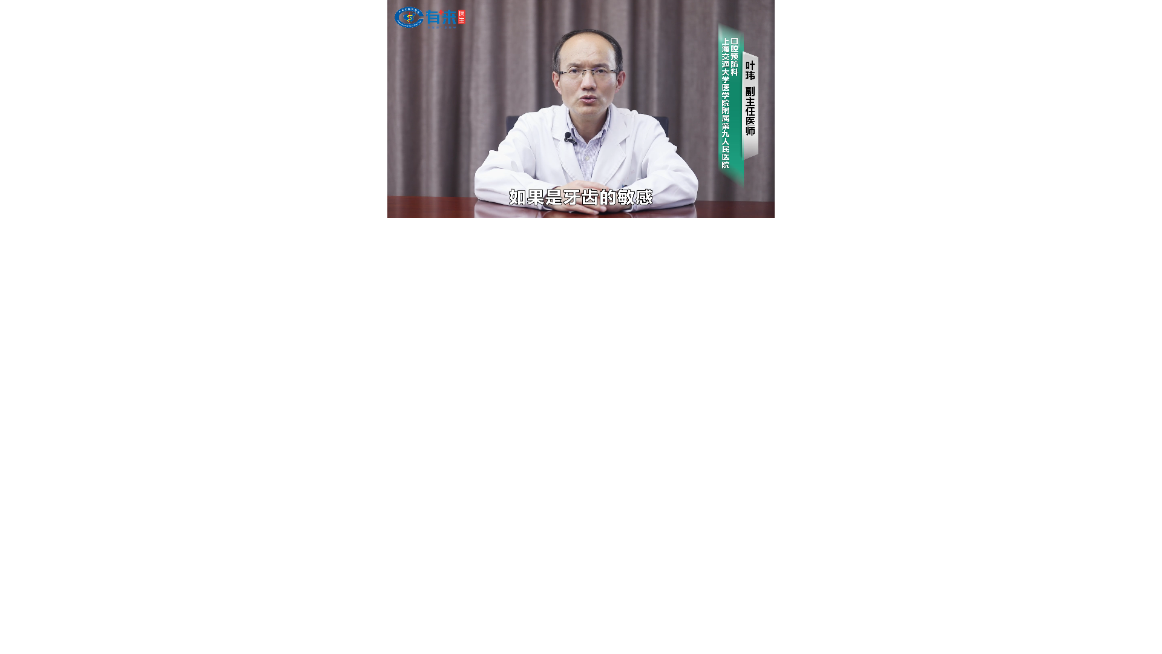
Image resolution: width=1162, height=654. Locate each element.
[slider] (581, 195)
